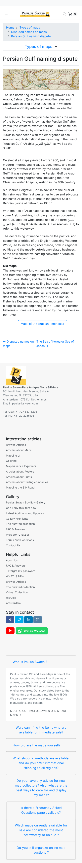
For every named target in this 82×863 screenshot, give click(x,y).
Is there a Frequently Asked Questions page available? (41, 810)
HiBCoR (11, 597)
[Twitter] (19, 619)
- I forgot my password (20, 571)
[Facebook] (10, 619)
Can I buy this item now (21, 507)
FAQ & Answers (15, 529)
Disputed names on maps (29, 32)
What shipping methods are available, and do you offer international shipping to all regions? (41, 763)
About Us (12, 560)
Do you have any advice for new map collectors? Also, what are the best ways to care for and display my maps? (41, 788)
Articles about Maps (18, 450)
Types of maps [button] (39, 46)
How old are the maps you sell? (36, 745)
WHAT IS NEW (15, 576)
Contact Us (13, 545)
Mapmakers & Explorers (21, 466)
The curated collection (20, 523)
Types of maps (30, 27)
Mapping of (13, 455)
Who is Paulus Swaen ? (30, 662)
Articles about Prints (19, 477)
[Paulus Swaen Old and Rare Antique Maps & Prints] (35, 14)
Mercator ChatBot (17, 534)
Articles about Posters (20, 471)
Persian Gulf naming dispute (31, 36)
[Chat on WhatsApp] (32, 630)
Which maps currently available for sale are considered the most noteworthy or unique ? (41, 830)
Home (10, 27)
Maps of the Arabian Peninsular (42, 324)
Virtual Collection (17, 592)
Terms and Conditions (20, 540)
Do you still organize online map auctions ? (41, 850)
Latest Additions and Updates (25, 513)
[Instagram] (37, 619)
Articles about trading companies (27, 482)
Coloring (11, 460)
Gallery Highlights (17, 518)
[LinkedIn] (28, 619)
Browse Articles (16, 444)
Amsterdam (13, 603)
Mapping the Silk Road (20, 487)
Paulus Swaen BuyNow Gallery (25, 502)
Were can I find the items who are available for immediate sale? (41, 729)
